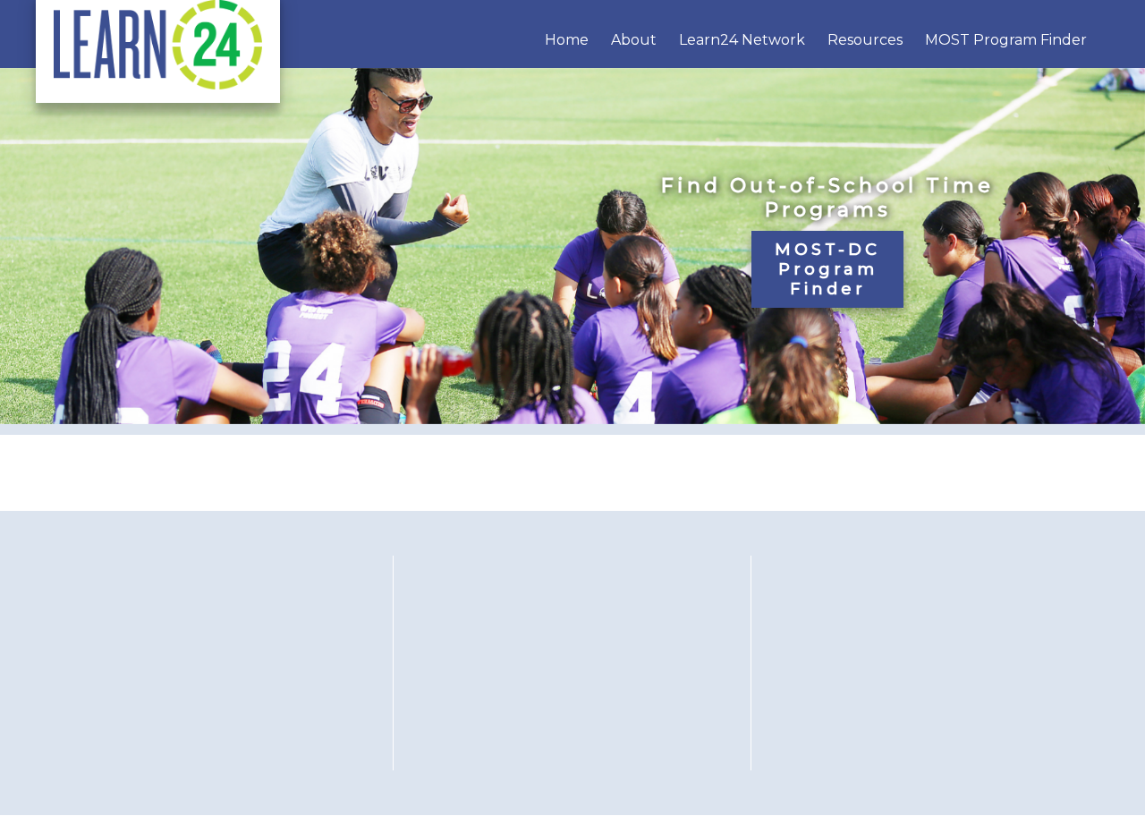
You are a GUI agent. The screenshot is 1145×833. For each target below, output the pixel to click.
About (634, 39)
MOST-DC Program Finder (827, 269)
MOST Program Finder (1006, 39)
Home (567, 39)
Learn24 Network (742, 39)
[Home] (158, 85)
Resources (865, 39)
